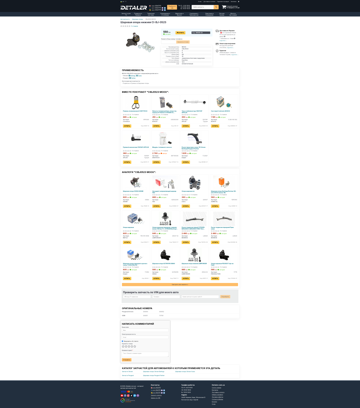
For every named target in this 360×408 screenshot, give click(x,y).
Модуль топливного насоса (162, 147)
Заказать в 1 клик (182, 42)
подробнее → (223, 40)
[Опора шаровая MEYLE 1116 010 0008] (136, 219)
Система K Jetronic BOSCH (220, 111)
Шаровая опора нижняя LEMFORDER (194, 263)
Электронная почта (129, 334)
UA (123, 1)
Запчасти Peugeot (128, 375)
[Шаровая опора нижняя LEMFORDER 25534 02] (195, 255)
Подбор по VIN (172, 7)
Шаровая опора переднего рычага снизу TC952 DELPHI (135, 264)
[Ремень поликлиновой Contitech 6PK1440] (136, 102)
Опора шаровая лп (188, 191)
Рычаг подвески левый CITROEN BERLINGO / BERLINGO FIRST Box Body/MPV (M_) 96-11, (193, 228)
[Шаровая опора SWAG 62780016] (165, 255)
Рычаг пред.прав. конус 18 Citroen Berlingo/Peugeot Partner (194, 147)
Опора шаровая (128, 227)
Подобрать (225, 296)
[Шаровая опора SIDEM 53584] (136, 182)
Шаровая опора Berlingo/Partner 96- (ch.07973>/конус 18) (223, 191)
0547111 (156, 6)
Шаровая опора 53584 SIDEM (133, 191)
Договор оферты (217, 397)
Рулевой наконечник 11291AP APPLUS (136, 147)
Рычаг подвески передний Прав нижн (222, 228)
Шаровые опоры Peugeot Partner (154, 375)
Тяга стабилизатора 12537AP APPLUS (192, 111)
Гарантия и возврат (223, 1)
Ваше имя (125, 327)
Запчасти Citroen (127, 371)
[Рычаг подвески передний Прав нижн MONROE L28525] (224, 219)
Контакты (233, 1)
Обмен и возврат (217, 394)
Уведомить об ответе (131, 341)
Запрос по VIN (155, 398)
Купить (181, 32)
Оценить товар (127, 343)
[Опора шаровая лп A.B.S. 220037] (194, 182)
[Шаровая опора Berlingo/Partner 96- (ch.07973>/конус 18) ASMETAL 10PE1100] (224, 182)
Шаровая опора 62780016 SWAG (163, 263)
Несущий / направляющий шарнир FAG (164, 191)
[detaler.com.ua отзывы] (127, 400)
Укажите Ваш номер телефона (171, 39)
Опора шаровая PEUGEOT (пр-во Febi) (222, 264)
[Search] (216, 7)
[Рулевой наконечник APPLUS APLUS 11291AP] (136, 138)
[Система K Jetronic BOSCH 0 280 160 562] (224, 102)
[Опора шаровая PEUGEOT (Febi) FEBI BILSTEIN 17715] (224, 255)
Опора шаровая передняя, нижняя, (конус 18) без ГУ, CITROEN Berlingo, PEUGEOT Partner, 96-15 (164, 228)
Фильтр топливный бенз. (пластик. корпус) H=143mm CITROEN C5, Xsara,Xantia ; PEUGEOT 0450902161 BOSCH (165, 111)
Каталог (214, 401)
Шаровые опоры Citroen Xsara (185, 371)
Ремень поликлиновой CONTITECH (135, 111)
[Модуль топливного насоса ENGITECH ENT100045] (165, 138)
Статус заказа (216, 387)
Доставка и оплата (209, 1)
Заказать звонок (156, 395)
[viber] (125, 395)
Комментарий (127, 350)
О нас (200, 1)
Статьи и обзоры (217, 399)
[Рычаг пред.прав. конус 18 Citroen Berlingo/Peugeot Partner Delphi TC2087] (194, 138)
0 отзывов (134, 26)
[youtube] (121, 395)
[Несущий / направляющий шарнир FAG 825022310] (165, 182)
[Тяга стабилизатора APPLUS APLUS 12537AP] (195, 101)
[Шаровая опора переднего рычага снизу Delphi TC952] (136, 255)
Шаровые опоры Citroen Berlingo (153, 371)
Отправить (126, 360)
